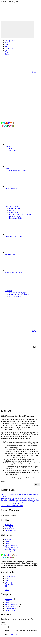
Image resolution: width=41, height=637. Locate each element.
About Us (8, 46)
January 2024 (9, 528)
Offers (7, 54)
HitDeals (14, 634)
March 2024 (9, 525)
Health (7, 543)
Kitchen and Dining (15, 218)
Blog (6, 50)
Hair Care (12, 148)
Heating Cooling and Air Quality (20, 214)
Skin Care (12, 150)
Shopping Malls (10, 549)
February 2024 (10, 527)
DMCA (7, 44)
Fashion (7, 541)
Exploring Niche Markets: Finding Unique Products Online (20, 500)
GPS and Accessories (16, 296)
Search (3, 481)
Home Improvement (11, 545)
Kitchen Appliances (11, 547)
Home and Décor (15, 208)
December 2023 (10, 530)
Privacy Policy (10, 41)
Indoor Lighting (14, 216)
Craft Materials (14, 212)
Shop (7, 52)
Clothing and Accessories (17, 170)
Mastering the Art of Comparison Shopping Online (17, 498)
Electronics (8, 539)
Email (3, 623)
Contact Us (9, 48)
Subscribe (5, 627)
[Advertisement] (20, 386)
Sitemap (7, 42)
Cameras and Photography (18, 293)
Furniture (12, 210)
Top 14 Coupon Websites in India (12, 506)
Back (34, 347)
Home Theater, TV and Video (19, 294)
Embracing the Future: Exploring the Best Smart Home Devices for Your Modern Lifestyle (19, 503)
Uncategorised (10, 551)
